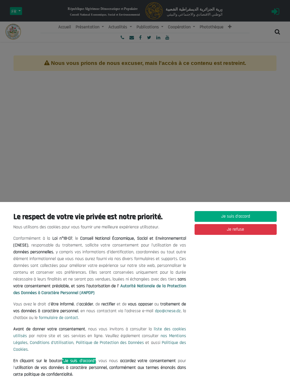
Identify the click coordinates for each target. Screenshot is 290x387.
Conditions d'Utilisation (51, 343)
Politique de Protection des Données (110, 343)
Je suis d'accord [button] (235, 216)
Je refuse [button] (235, 229)
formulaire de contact (58, 318)
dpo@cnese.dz (168, 311)
